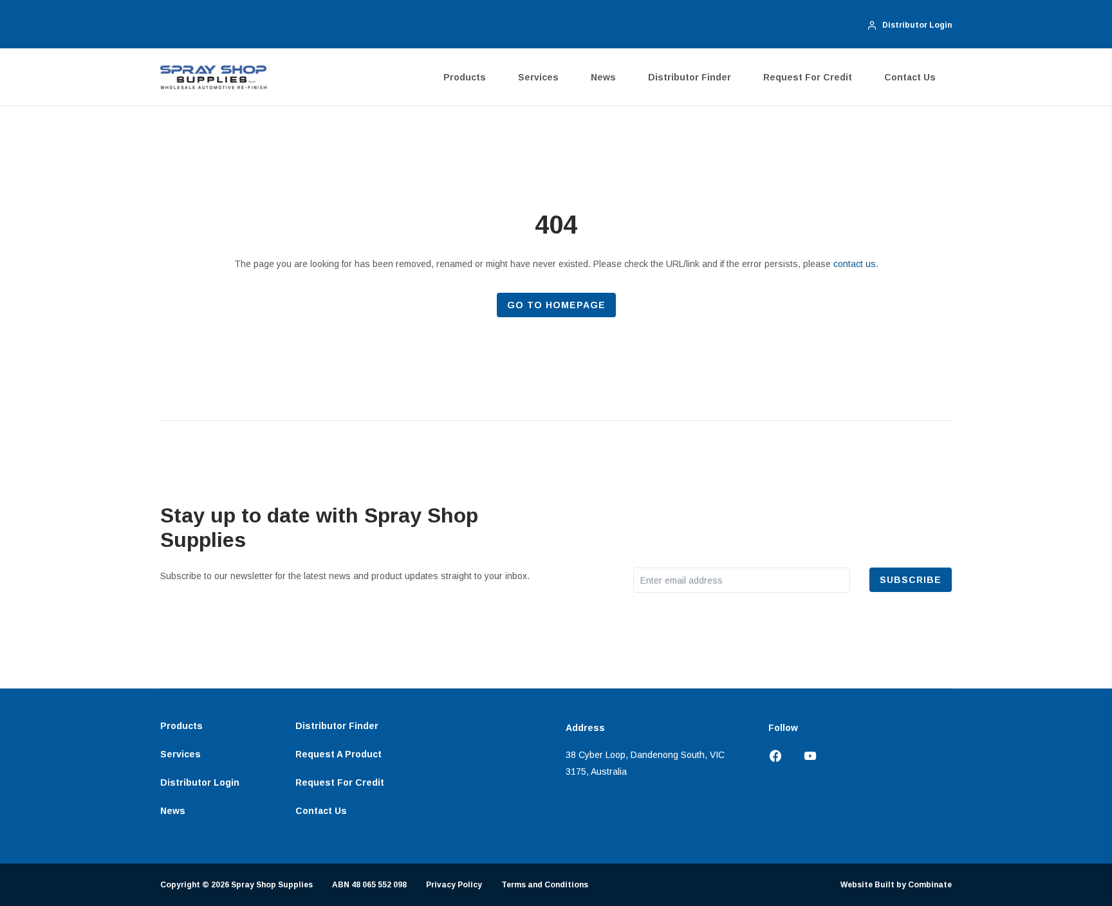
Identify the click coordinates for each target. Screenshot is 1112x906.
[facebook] (780, 756)
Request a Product (338, 754)
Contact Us (910, 77)
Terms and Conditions (544, 884)
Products (464, 77)
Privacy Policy (454, 884)
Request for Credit (807, 77)
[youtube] (805, 756)
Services (538, 77)
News (603, 77)
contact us (854, 264)
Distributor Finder (689, 77)
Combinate (930, 884)
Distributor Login (199, 782)
